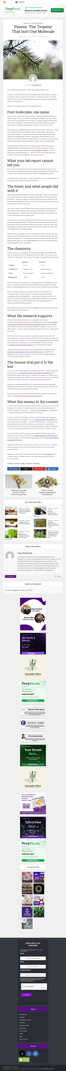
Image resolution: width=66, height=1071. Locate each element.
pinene (17, 463)
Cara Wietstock (43, 36)
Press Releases (23, 1039)
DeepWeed (48, 454)
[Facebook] (29, 1054)
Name (22, 961)
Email (22, 953)
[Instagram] (22, 1054)
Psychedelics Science (25, 1020)
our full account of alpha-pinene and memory (28, 396)
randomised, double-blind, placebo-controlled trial (36, 373)
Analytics (21, 508)
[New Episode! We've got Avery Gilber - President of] (27, 923)
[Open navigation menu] (4, 2)
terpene (29, 463)
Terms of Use (14, 1067)
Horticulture (22, 1028)
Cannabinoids (23, 1014)
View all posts (10, 576)
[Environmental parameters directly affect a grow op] (38, 912)
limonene (44, 410)
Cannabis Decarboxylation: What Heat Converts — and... (54, 524)
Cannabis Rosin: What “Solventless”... (25, 523)
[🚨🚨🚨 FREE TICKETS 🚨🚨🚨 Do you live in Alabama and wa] (38, 900)
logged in (16, 590)
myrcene (32, 240)
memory (11, 463)
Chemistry (21, 520)
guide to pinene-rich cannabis (44, 420)
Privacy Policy (6, 1067)
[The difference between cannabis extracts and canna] (27, 889)
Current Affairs (23, 1031)
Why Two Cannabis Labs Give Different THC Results (24, 511)
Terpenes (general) (36, 23)
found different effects (41, 150)
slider (23, 463)
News (21, 1036)
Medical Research (24, 1025)
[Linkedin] (35, 1054)
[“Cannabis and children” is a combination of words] (27, 900)
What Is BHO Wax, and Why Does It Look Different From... (53, 535)
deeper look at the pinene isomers (21, 345)
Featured (26, 23)
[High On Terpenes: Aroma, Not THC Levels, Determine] (38, 877)
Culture (21, 1033)
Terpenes (22, 1017)
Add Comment (32, 36)
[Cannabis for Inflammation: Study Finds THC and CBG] (27, 877)
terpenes (37, 463)
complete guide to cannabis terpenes (45, 435)
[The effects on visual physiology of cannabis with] (38, 889)
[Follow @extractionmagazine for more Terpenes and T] (27, 912)
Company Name (25, 970)
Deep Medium (45, 1069)
